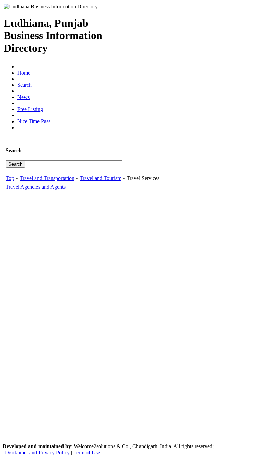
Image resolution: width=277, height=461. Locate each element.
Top (10, 178)
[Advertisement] (194, 33)
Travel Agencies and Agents (36, 187)
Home (23, 73)
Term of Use (86, 452)
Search (24, 85)
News (23, 97)
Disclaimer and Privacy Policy (37, 452)
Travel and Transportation (47, 178)
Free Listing (30, 109)
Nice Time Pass (33, 121)
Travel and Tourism (100, 178)
